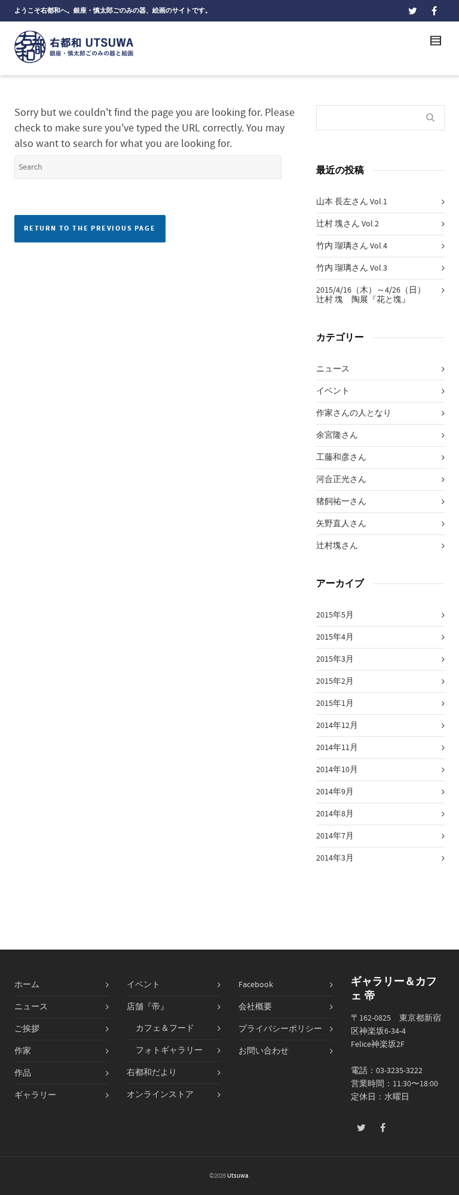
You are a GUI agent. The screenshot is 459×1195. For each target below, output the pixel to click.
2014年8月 (335, 814)
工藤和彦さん (341, 457)
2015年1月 (335, 703)
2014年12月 (337, 725)
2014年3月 (335, 858)
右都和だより (152, 1072)
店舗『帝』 (148, 1007)
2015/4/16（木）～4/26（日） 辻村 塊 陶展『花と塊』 (375, 295)
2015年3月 (335, 659)
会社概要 (255, 1007)
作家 (22, 1051)
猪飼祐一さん (341, 501)
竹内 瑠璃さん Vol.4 (351, 246)
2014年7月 (335, 836)
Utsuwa (238, 1176)
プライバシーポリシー (280, 1029)
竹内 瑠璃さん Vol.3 (351, 268)
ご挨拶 (26, 1029)
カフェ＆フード (165, 1028)
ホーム (26, 984)
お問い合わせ (263, 1051)
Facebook (255, 984)
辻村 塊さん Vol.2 (347, 224)
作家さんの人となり (353, 413)
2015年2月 (335, 681)
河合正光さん (341, 479)
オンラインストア (160, 1094)
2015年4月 (335, 637)
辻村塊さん (337, 545)
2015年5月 (335, 615)
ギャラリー (35, 1095)
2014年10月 (337, 769)
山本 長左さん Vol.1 (351, 201)
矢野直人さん (341, 523)
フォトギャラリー (169, 1050)
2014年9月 (335, 792)
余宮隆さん (337, 435)
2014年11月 (337, 747)
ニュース (333, 369)
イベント (333, 391)
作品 (22, 1073)
